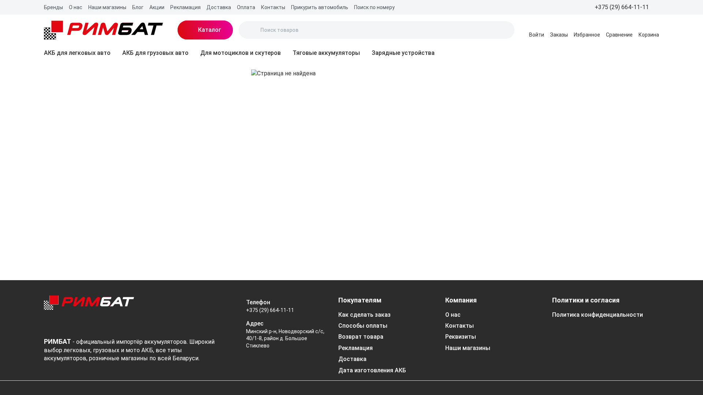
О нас (75, 7)
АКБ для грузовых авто (155, 52)
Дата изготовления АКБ (372, 370)
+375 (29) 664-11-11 (270, 310)
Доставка (219, 7)
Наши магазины (107, 7)
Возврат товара (360, 336)
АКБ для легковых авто (77, 52)
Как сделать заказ (364, 314)
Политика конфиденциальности (597, 314)
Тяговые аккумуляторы (326, 52)
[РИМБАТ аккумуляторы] (103, 30)
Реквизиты (460, 336)
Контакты (273, 7)
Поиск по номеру (374, 7)
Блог (138, 7)
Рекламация (185, 7)
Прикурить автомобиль (319, 7)
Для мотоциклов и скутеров (240, 52)
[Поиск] (250, 30)
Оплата (246, 7)
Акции (156, 7)
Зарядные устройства (403, 52)
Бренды (53, 7)
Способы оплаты (362, 325)
